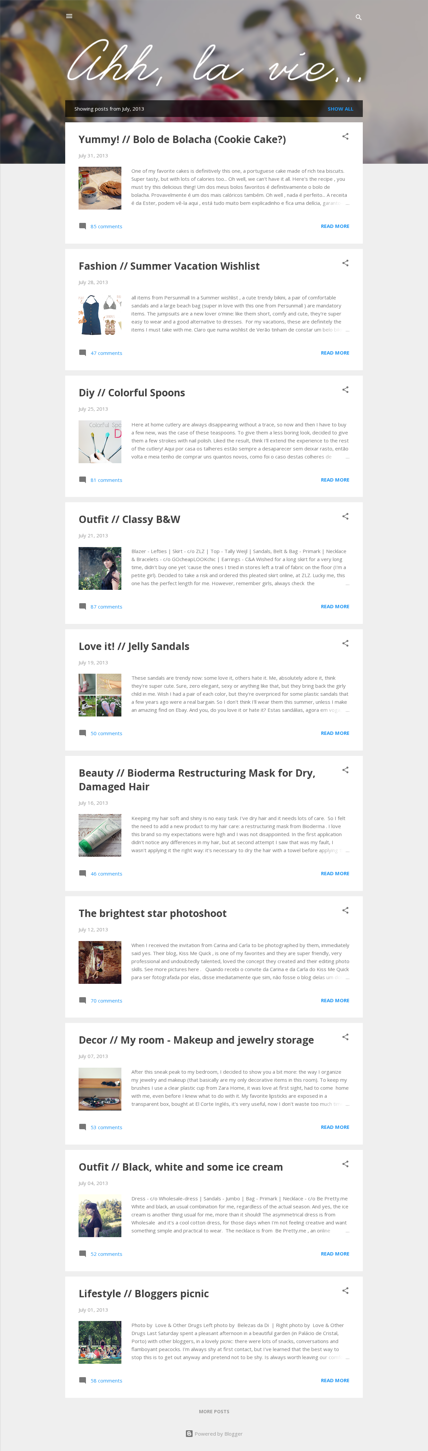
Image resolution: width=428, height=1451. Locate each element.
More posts (214, 1411)
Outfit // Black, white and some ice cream (181, 1167)
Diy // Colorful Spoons (132, 392)
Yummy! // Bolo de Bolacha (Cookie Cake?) (182, 139)
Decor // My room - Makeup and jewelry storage (196, 1040)
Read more (335, 226)
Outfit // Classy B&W (129, 519)
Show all (340, 108)
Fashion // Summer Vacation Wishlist (169, 266)
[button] (345, 137)
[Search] (359, 18)
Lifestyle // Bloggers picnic (144, 1293)
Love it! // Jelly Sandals (134, 646)
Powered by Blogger (218, 1433)
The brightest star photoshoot (153, 913)
